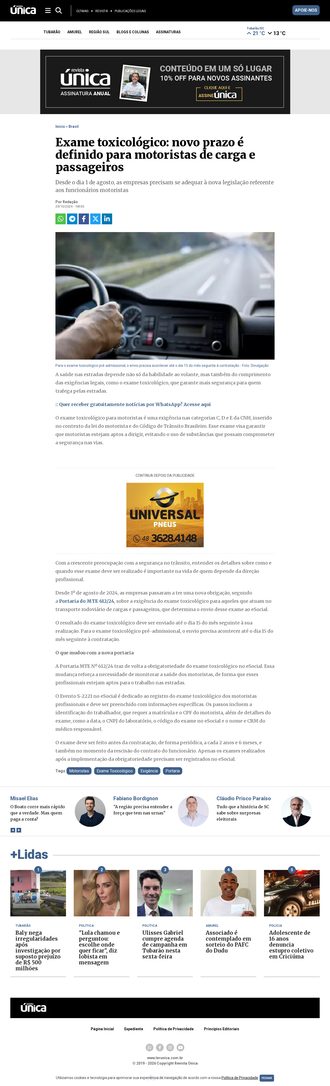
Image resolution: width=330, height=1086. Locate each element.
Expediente (133, 1029)
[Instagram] (170, 1047)
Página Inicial (102, 1029)
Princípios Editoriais (221, 1029)
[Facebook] (160, 1047)
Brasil (74, 126)
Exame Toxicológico (115, 770)
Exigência (149, 770)
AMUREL (74, 32)
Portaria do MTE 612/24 (86, 601)
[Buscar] (58, 10)
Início (60, 126)
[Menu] (48, 10)
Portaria (173, 770)
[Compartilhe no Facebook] (84, 218)
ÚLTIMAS (82, 11)
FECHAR (267, 1078)
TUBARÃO (51, 32)
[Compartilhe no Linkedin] (107, 218)
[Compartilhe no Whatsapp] (60, 218)
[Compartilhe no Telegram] (72, 218)
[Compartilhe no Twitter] (95, 218)
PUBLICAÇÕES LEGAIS (130, 11)
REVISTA (101, 11)
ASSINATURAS (168, 32)
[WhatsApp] (149, 1047)
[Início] (23, 12)
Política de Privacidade (173, 1029)
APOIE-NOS (306, 10)
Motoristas (79, 770)
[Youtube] (180, 1047)
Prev (13, 830)
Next (18, 830)
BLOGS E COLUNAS (133, 32)
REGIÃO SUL (99, 32)
